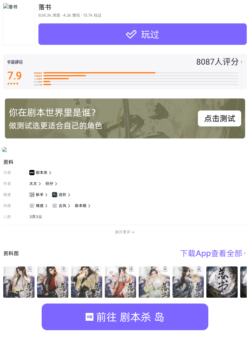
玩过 (142, 34)
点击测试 (219, 118)
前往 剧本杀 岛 (130, 316)
